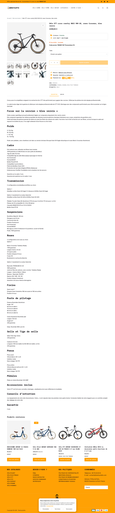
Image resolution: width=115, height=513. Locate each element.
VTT (12, 477)
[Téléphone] (104, 1)
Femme (59, 85)
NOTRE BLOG (37, 481)
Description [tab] (54, 94)
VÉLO (8, 477)
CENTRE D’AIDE (76, 8)
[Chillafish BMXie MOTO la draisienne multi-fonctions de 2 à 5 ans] (96, 432)
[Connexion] (103, 8)
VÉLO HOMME (36, 8)
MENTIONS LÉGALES (65, 475)
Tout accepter (69, 509)
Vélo (57, 87)
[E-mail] (107, 1)
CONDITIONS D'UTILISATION (67, 479)
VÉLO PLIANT (11, 473)
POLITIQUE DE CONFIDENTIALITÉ (69, 473)
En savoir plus (50, 506)
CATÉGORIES (64, 8)
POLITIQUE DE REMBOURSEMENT (69, 477)
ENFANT (13, 481)
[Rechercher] (98, 8)
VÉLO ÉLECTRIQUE (12, 475)
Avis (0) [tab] (62, 94)
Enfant (9, 454)
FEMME (13, 483)
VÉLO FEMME (45, 8)
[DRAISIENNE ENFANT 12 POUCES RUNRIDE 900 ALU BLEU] (19, 432)
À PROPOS (36, 475)
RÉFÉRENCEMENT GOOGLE (67, 481)
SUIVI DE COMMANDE (39, 479)
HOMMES (13, 485)
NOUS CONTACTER (38, 477)
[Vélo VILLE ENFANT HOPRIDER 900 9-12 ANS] (44, 432)
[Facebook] (101, 1)
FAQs (34, 473)
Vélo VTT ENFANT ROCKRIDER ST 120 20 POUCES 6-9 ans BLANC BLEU (70, 449)
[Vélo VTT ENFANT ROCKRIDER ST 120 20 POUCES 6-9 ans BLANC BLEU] (70, 432)
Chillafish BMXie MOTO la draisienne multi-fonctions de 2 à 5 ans (95, 449)
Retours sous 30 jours (65, 72)
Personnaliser (46, 509)
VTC (12, 479)
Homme (64, 85)
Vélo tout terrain (72, 85)
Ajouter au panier (84, 62)
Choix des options (14, 459)
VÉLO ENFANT (55, 8)
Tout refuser (57, 509)
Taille (50, 50)
